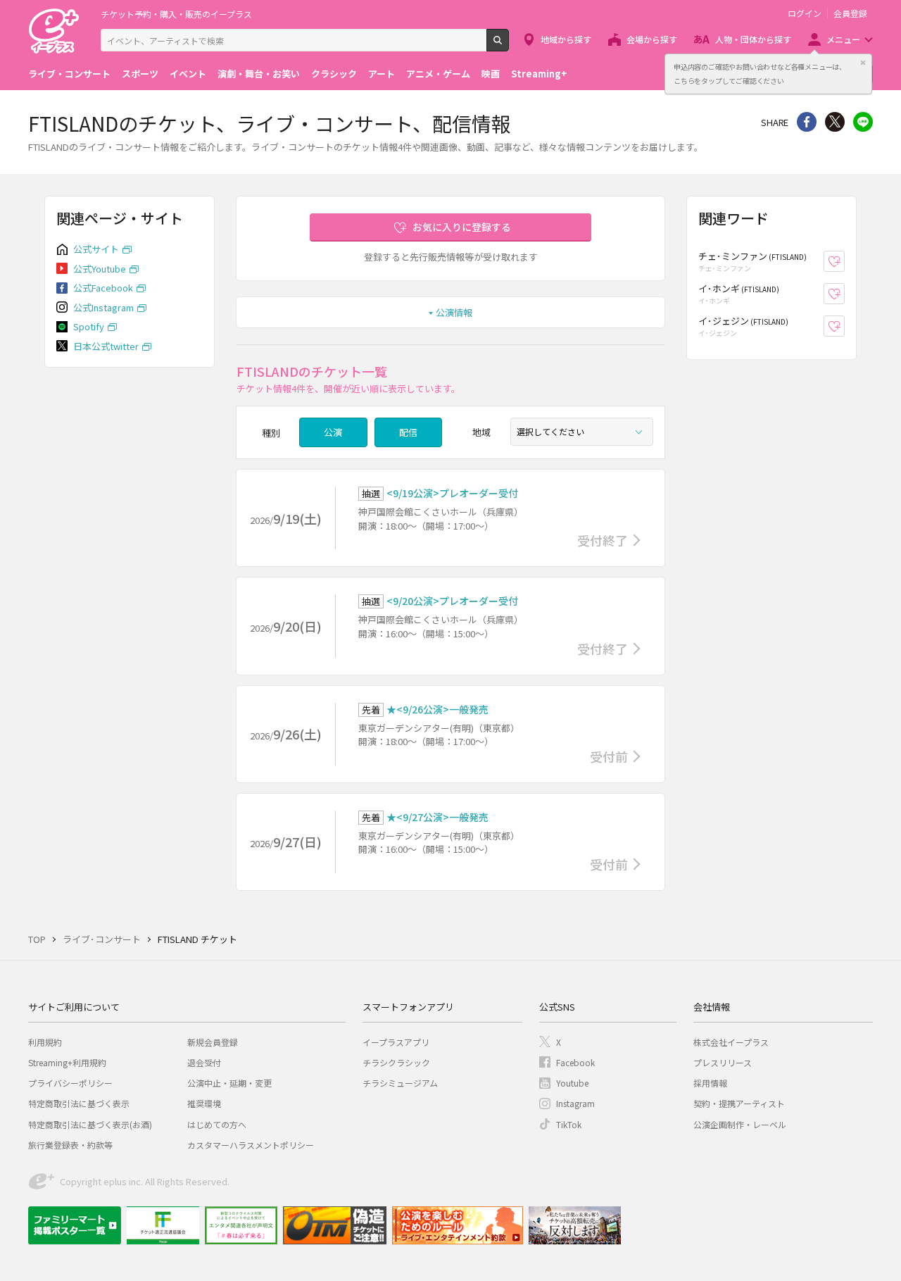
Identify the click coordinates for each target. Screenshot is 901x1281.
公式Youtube (99, 268)
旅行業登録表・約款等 (70, 1145)
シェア (807, 122)
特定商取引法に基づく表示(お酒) (90, 1124)
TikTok (568, 1124)
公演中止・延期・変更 (229, 1083)
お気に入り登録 (844, 261)
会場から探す (651, 39)
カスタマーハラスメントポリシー (250, 1145)
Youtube (572, 1083)
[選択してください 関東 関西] (581, 432)
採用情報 (710, 1083)
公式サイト (96, 249)
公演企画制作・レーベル (739, 1124)
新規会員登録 (212, 1042)
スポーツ (140, 73)
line (863, 122)
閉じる (863, 62)
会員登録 (850, 13)
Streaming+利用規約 (67, 1062)
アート (381, 73)
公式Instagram (103, 307)
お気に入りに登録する (461, 227)
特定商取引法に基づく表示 (79, 1103)
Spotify (88, 326)
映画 (490, 73)
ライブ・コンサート (69, 73)
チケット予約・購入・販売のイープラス (176, 14)
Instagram (575, 1103)
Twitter (835, 122)
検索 (508, 45)
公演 (333, 432)
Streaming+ (539, 73)
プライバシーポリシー (70, 1083)
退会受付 (204, 1062)
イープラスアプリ (396, 1042)
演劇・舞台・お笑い (259, 73)
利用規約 (45, 1042)
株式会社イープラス (731, 1042)
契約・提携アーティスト (739, 1103)
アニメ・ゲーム (438, 73)
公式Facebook (103, 287)
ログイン (804, 13)
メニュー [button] (843, 39)
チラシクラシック (396, 1062)
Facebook (575, 1062)
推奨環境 (204, 1103)
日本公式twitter (106, 346)
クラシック (334, 73)
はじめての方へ (216, 1124)
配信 (408, 432)
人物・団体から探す (753, 39)
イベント (188, 73)
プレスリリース (722, 1062)
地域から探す (566, 39)
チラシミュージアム (400, 1083)
